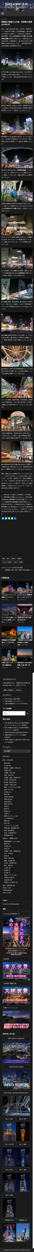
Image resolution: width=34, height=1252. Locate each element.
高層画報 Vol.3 (9, 1220)
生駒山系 (7, 799)
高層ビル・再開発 (16, 558)
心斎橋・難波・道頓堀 (11, 777)
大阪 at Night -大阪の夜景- (12, 699)
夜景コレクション (9, 816)
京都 (5, 806)
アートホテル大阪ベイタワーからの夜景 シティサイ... (9, 620)
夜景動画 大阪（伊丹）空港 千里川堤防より (18, 570)
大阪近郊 (7, 880)
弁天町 (6, 792)
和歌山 (6, 811)
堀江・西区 (7, 865)
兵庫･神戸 (7, 804)
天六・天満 (7, 853)
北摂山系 (7, 801)
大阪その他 (7, 797)
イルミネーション (9, 825)
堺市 (5, 794)
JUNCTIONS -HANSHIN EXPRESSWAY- (16, 1093)
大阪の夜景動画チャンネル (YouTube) (16, 703)
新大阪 (6, 870)
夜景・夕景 (5, 558)
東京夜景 (6, 959)
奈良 (5, 809)
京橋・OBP (7, 775)
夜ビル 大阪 (9, 1119)
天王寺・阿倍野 (6, 562)
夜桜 (5, 821)
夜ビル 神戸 (22, 1119)
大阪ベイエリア (9, 875)
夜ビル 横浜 (22, 1170)
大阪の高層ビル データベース (14, 701)
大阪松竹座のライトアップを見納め (15, 735)
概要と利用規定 (8, 690)
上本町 (6, 868)
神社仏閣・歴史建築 (10, 828)
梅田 (5, 763)
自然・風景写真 (7, 885)
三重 (5, 813)
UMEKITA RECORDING (16, 1067)
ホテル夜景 (7, 818)
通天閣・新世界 (9, 782)
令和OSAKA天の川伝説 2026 (13, 732)
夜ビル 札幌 (9, 1195)
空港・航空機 (8, 830)
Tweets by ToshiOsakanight (11, 904)
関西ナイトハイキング (10, 1008)
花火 (5, 823)
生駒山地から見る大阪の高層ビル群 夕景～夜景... (24, 665)
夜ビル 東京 (9, 1170)
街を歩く (5, 888)
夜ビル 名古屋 (9, 1144)
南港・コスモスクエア (11, 787)
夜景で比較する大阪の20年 (16, 1038)
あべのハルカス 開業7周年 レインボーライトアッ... (24, 597)
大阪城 (6, 770)
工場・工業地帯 (9, 833)
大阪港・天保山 (9, 785)
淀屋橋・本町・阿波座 (11, 851)
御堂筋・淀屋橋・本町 (11, 768)
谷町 (5, 856)
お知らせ (5, 892)
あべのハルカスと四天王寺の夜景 (12, 567)
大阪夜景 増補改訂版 (10, 983)
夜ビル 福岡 (22, 1144)
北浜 (5, 848)
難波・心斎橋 (8, 860)
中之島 (6, 765)
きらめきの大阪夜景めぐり (12, 913)
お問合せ (18, 690)
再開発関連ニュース (10, 841)
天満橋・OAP (8, 773)
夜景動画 (7, 835)
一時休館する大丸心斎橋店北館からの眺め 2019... (24, 642)
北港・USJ (7, 789)
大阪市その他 (8, 877)
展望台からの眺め (9, 882)
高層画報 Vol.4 (23, 1220)
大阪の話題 (6, 890)
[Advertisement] (17, 539)
